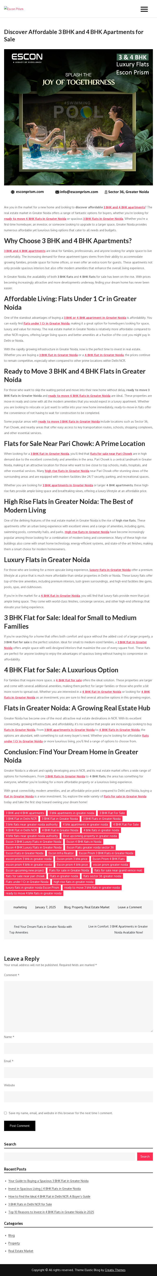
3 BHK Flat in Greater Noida (60, 818)
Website (9, 1085)
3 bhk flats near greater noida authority (32, 824)
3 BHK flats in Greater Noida (103, 218)
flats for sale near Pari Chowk (111, 453)
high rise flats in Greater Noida (67, 471)
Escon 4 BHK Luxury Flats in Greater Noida (34, 847)
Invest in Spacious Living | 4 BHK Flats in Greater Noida (44, 1188)
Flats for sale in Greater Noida (69, 870)
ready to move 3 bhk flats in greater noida (92, 887)
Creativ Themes (115, 1270)
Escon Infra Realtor (61, 853)
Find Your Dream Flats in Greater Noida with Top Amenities (40, 929)
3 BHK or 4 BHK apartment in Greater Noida (95, 317)
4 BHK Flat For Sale (126, 824)
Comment (11, 975)
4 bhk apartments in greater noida (85, 824)
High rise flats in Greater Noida (87, 532)
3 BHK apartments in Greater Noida (68, 485)
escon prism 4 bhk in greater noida (29, 864)
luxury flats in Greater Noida (110, 570)
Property (77, 907)
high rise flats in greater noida (73, 882)
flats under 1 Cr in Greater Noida (47, 323)
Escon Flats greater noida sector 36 (90, 847)
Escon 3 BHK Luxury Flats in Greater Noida (33, 841)
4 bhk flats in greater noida (101, 830)
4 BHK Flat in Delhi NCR (21, 830)
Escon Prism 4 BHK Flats (109, 859)
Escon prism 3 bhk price (72, 859)
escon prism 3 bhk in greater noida (29, 859)
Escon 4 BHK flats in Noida (84, 841)
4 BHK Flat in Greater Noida (60, 830)
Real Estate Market (97, 907)
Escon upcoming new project (25, 870)
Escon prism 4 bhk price (72, 864)
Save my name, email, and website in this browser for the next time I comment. (61, 1113)
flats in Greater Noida (19, 730)
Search (10, 1144)
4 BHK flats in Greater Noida (119, 730)
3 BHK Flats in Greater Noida (102, 818)
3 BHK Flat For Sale (112, 813)
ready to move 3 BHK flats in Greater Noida (69, 421)
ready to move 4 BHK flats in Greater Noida (35, 218)
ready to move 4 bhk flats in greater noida (34, 893)
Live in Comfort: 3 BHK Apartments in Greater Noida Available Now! (118, 929)
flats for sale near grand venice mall (118, 870)
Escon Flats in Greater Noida (24, 853)
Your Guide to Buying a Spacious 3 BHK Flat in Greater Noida (48, 1181)
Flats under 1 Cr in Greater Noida (27, 882)
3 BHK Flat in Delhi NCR (21, 818)
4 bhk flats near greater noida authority (32, 836)
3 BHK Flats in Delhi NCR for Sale (30, 1204)
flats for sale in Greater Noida (125, 796)
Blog (67, 907)
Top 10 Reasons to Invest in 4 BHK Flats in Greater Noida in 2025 (51, 1212)
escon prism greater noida (110, 864)
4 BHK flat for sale (69, 680)
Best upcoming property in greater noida (90, 836)
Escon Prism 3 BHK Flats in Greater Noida (106, 853)
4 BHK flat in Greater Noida (104, 355)
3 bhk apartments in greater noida (71, 813)
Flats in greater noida (64, 876)
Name (9, 1037)
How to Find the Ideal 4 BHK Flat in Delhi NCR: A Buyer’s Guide (49, 1196)
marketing (20, 907)
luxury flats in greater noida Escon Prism (32, 887)
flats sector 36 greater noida (102, 876)
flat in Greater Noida (19, 796)
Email (8, 1061)
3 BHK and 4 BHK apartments (124, 207)
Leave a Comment (130, 907)
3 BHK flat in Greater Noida (58, 355)
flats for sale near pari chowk (25, 876)
